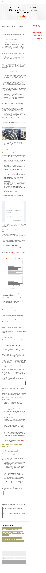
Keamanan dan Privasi (36, 25)
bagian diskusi (12, 498)
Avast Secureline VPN (6, 32)
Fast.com (17, 252)
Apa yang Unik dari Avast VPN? (37, 23)
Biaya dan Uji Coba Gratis (36, 29)
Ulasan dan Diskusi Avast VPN (37, 38)
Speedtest (12, 252)
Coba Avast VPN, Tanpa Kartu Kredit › (14, 492)
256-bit (14, 174)
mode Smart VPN (19, 300)
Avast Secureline (13, 245)
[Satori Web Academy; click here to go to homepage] (8, 1)
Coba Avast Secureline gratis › (14, 71)
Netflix (14, 304)
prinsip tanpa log (20, 188)
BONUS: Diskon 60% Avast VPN (37, 31)
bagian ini (5, 85)
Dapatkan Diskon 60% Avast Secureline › (14, 383)
